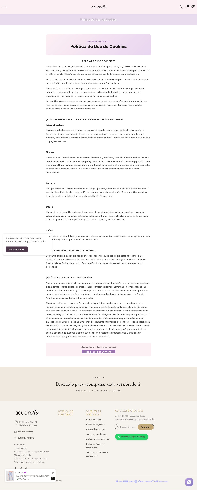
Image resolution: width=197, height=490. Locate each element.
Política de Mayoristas (95, 424)
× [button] (49, 236)
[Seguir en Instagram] (21, 468)
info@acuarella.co (25, 431)
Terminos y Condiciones (96, 434)
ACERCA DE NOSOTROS (65, 413)
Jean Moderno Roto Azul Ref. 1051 (32, 476)
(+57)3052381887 (26, 438)
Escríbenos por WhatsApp (98, 352)
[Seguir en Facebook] (15, 468)
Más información (16, 249)
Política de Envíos (93, 419)
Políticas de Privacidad (95, 429)
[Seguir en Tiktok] (26, 468)
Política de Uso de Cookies (97, 439)
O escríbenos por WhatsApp (133, 436)
